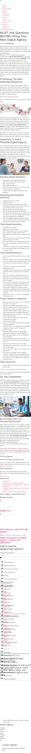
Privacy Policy (16, 649)
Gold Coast (6, 628)
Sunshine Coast (7, 630)
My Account (6, 15)
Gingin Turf (6, 481)
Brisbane (5, 623)
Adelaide (5, 626)
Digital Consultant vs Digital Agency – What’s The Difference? (13, 540)
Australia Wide (7, 631)
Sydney (5, 619)
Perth (4, 624)
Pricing (5, 10)
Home (4, 5)
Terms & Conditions (6, 649)
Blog (4, 12)
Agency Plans (6, 594)
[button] (15, 728)
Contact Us (6, 14)
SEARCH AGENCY (6, 583)
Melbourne (6, 621)
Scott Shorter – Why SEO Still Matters (13, 483)
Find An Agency (7, 8)
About (4, 7)
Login (4, 596)
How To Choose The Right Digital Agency (14, 491)
